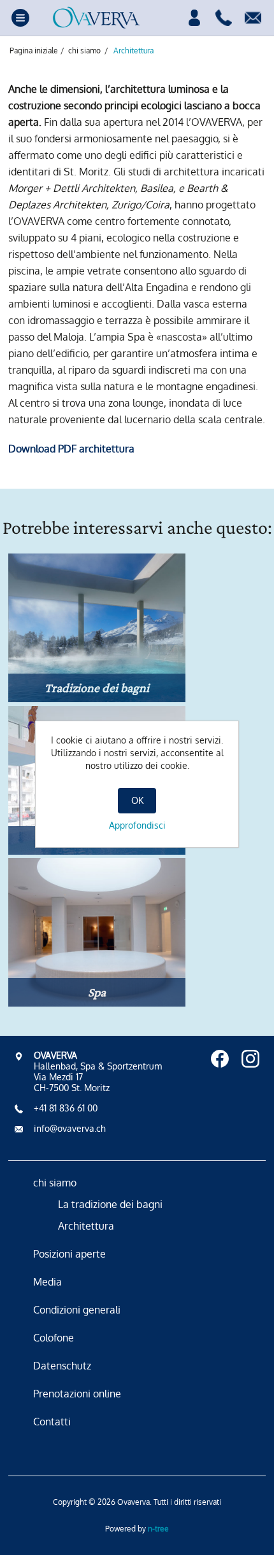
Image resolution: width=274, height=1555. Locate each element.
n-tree (158, 1528)
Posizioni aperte (69, 1253)
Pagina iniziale (34, 50)
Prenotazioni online (77, 1393)
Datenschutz (62, 1365)
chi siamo (54, 1182)
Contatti (52, 1421)
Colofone (53, 1337)
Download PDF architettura (71, 448)
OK (137, 800)
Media (47, 1281)
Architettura (86, 1225)
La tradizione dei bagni (110, 1204)
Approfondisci (137, 825)
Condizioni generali (76, 1309)
